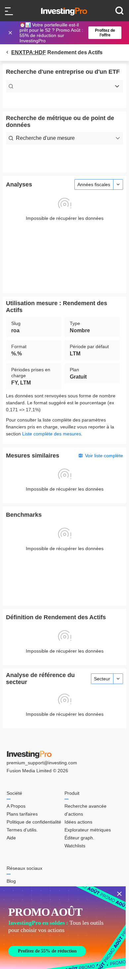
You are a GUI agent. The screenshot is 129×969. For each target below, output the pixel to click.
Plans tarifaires (22, 814)
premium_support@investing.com (42, 762)
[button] (67, 32)
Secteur (102, 678)
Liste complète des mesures (51, 433)
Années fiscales (93, 184)
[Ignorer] (11, 32)
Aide (11, 837)
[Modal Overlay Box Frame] (63, 927)
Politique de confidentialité (34, 822)
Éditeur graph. (79, 837)
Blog (11, 881)
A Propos (16, 806)
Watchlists (74, 845)
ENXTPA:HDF (28, 52)
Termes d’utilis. (22, 829)
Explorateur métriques (87, 829)
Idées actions (78, 822)
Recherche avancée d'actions (85, 810)
